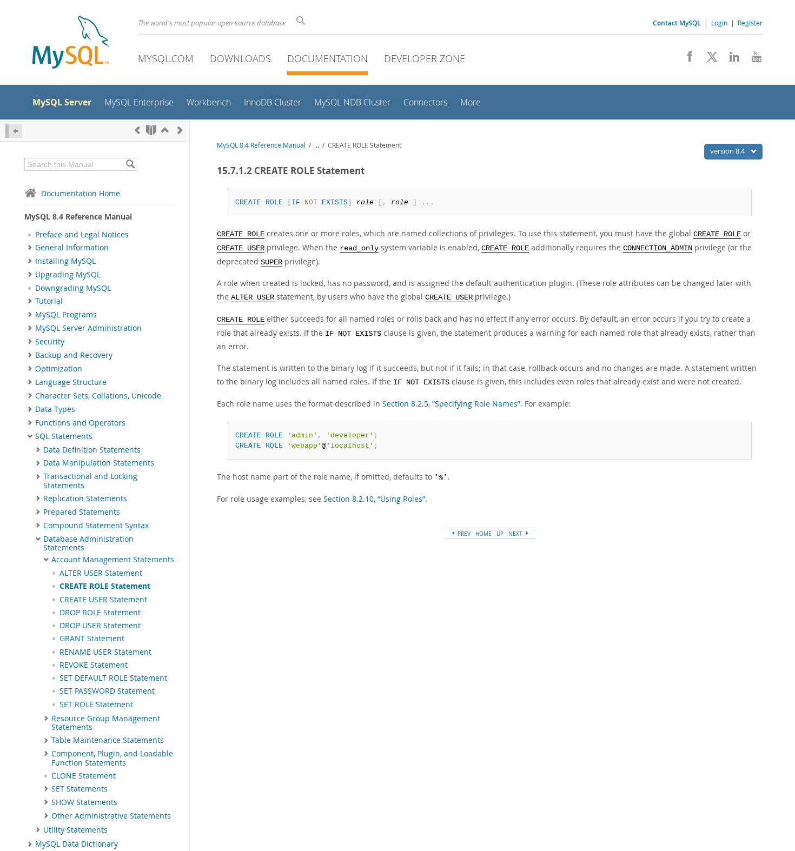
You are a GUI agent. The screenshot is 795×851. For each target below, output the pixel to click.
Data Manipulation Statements (98, 463)
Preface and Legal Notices (82, 235)
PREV (463, 533)
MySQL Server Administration (88, 328)
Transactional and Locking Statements (90, 480)
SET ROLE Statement (96, 704)
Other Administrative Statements (111, 816)
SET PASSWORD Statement (107, 691)
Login (719, 22)
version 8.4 (728, 151)
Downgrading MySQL (73, 288)
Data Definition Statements (92, 450)
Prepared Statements (81, 512)
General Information (72, 247)
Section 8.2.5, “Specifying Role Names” (451, 403)
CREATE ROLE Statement (104, 586)
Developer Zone (424, 58)
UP (500, 533)
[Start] (151, 130)
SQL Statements (63, 436)
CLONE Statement (83, 776)
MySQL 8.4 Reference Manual (261, 145)
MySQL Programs (66, 315)
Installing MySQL (65, 261)
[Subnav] (30, 247)
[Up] (164, 130)
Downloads (240, 58)
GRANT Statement (91, 638)
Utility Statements (75, 830)
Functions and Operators (80, 423)
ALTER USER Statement (100, 573)
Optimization (58, 369)
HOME (483, 533)
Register (750, 22)
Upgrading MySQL (68, 275)
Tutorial (49, 301)
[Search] (130, 164)
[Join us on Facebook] (686, 59)
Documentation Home (80, 193)
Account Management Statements (112, 559)
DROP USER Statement (100, 625)
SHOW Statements (84, 802)
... (316, 145)
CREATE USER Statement (103, 599)
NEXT (516, 533)
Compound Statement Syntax (96, 525)
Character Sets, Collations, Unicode (98, 396)
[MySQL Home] (71, 44)
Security (49, 342)
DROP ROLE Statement (100, 612)
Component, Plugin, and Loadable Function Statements (112, 758)
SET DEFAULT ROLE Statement (113, 678)
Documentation (327, 58)
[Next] (180, 130)
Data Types (55, 409)
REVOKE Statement (93, 665)
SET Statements (79, 789)
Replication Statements (85, 498)
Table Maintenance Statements (107, 740)
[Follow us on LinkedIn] (730, 59)
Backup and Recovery (73, 355)
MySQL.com (166, 58)
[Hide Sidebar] (13, 131)
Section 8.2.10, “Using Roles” (374, 499)
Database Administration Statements (88, 543)
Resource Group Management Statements (105, 723)
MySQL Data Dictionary (76, 844)
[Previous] (137, 130)
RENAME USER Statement (105, 652)
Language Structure (71, 382)
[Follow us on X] (708, 59)
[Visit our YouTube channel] (753, 59)
